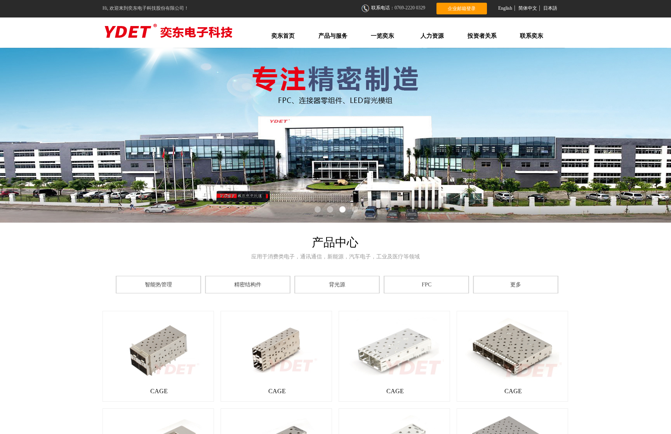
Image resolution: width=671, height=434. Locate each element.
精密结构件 (247, 285)
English (505, 8)
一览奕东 (382, 36)
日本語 (550, 8)
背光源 (337, 285)
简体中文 (527, 8)
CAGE (159, 391)
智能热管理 (158, 285)
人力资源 (432, 36)
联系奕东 (531, 36)
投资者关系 (482, 36)
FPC (426, 285)
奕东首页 (283, 36)
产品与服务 (333, 36)
